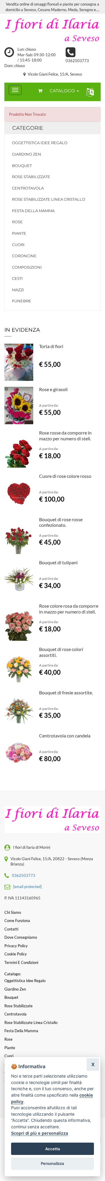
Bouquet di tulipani (58, 562)
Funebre (21, 301)
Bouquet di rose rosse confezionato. (61, 522)
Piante (19, 233)
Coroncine (24, 255)
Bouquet (22, 165)
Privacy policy (16, 945)
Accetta (52, 1148)
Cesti (17, 278)
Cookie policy (15, 954)
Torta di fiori (51, 346)
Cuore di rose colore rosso (65, 476)
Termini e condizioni (21, 962)
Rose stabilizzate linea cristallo (48, 199)
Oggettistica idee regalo (39, 142)
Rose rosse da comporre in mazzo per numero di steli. (65, 435)
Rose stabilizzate (31, 176)
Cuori (18, 244)
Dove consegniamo (20, 937)
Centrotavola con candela (64, 735)
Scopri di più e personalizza (39, 1133)
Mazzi (18, 289)
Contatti (11, 929)
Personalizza (52, 1163)
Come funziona (17, 920)
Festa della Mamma (33, 210)
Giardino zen (26, 154)
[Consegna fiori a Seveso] (52, 30)
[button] (88, 92)
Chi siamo (12, 912)
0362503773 (77, 60)
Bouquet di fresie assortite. (66, 692)
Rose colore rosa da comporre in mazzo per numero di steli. (68, 608)
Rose (17, 221)
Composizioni (27, 267)
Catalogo (63, 90)
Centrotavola (28, 188)
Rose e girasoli (53, 389)
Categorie (27, 128)
